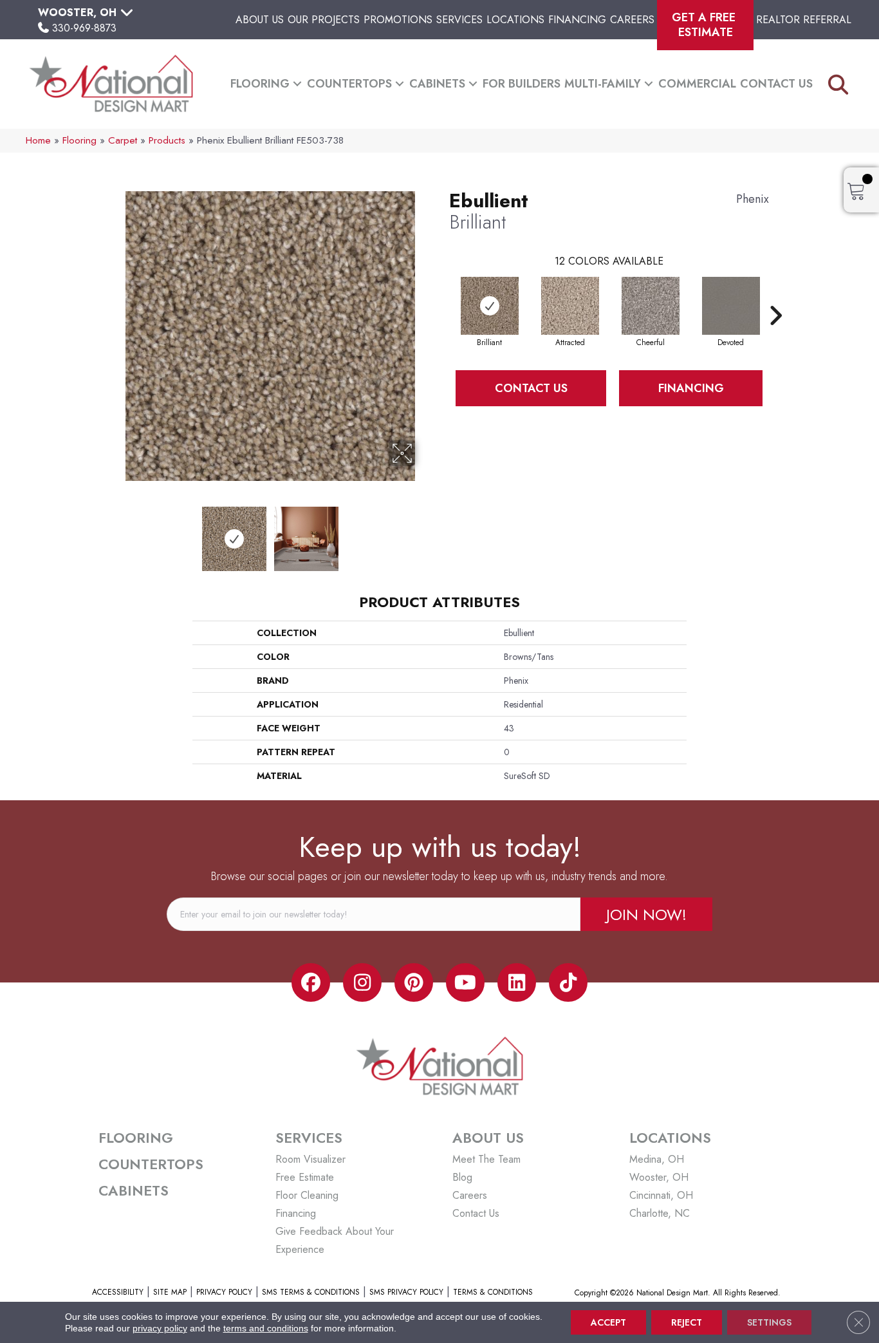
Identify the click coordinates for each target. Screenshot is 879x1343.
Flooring (260, 83)
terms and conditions (265, 1328)
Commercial (697, 83)
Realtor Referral (803, 19)
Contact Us (776, 83)
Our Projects (324, 19)
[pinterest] (413, 982)
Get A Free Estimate (705, 25)
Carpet (122, 140)
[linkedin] (516, 982)
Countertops (349, 83)
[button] (297, 84)
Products (167, 140)
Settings (769, 1322)
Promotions (398, 19)
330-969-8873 (84, 28)
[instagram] (362, 982)
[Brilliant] (490, 306)
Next (423, 532)
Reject (686, 1322)
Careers (632, 19)
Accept (608, 1322)
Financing (577, 19)
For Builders (521, 83)
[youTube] (465, 982)
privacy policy (160, 1328)
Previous (116, 532)
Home (38, 140)
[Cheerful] (650, 306)
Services (459, 19)
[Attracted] (570, 306)
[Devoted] (731, 306)
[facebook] (310, 982)
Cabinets (437, 83)
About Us (260, 19)
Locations (515, 19)
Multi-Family (602, 83)
